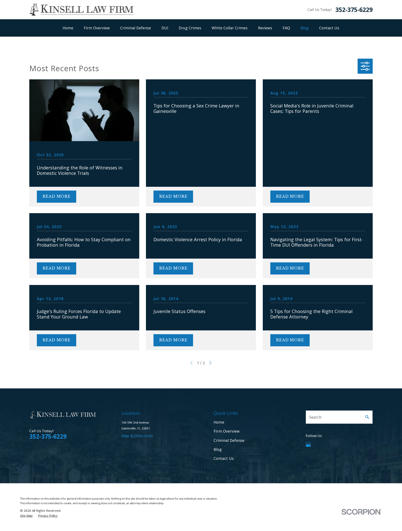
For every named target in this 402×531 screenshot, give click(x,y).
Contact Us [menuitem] (329, 27)
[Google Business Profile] (308, 444)
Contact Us (224, 458)
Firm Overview (227, 431)
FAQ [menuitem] (286, 27)
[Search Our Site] (367, 417)
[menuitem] (26, 515)
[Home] (81, 9)
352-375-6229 (354, 10)
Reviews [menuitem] (265, 27)
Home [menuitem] (68, 27)
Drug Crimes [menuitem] (190, 27)
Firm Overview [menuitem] (97, 27)
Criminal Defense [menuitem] (135, 27)
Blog (218, 449)
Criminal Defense (229, 440)
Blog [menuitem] (304, 27)
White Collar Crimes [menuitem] (229, 27)
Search (315, 417)
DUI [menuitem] (164, 27)
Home (219, 422)
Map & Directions (137, 435)
